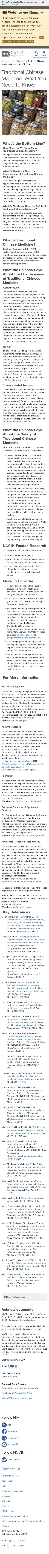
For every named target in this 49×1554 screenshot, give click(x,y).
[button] (24, 1297)
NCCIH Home (8, 1511)
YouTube (12, 1444)
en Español (7, 1496)
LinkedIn (12, 1438)
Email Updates (15, 1459)
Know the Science (21, 743)
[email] (9, 1366)
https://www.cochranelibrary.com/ (26, 835)
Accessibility (7, 1480)
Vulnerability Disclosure (13, 1491)
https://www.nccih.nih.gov (23, 717)
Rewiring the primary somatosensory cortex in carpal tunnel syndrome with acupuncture (26, 1130)
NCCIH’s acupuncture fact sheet (22, 341)
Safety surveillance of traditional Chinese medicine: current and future (24, 1076)
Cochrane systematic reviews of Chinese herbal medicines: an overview (24, 1005)
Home (4, 61)
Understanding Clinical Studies (16, 769)
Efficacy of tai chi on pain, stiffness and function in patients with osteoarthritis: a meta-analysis (26, 1263)
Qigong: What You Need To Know (17, 1398)
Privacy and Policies (11, 1475)
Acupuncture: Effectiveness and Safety (20, 1388)
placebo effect (11, 318)
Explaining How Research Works (17, 761)
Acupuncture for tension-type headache (25, 1110)
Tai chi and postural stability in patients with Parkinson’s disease (25, 1059)
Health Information (17, 61)
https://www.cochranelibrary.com (22, 974)
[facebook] (12, 1366)
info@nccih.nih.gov (17, 720)
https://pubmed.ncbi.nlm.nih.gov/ (26, 801)
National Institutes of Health (15, 1516)
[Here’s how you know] (24, 3)
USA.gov (6, 1526)
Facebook (12, 1431)
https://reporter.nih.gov (21, 907)
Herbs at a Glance (10, 1376)
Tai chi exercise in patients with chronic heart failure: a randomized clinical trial (26, 1277)
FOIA (4, 1485)
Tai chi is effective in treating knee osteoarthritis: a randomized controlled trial (26, 1209)
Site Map (6, 1500)
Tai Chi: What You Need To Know (17, 1393)
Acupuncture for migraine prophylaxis (24, 1090)
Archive (5, 1506)
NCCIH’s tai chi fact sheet (15, 380)
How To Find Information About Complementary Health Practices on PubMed (24, 795)
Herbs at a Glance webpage (24, 413)
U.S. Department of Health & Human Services (23, 1521)
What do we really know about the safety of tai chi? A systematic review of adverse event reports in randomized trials (26, 1229)
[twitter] (16, 1366)
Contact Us (11, 1469)
